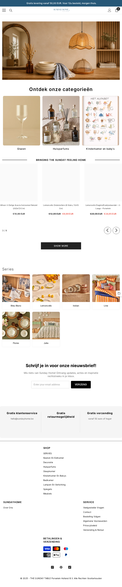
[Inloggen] (109, 10)
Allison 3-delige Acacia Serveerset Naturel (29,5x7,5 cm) (18, 207)
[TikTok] (70, 567)
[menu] (4, 10)
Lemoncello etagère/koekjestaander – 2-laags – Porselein (103, 207)
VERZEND (81, 384)
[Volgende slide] (116, 230)
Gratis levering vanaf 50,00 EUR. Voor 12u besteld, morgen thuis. (61, 3)
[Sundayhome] (61, 50)
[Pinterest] (61, 567)
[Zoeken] (11, 10)
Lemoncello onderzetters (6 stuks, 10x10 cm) (61, 207)
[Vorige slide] (107, 230)
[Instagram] (52, 567)
